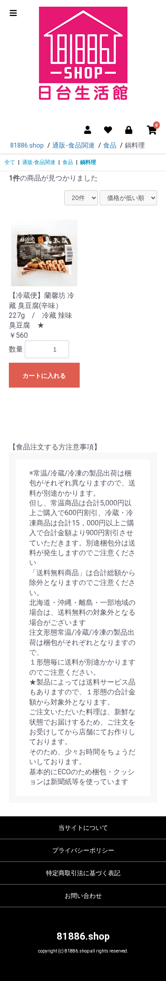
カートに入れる (44, 375)
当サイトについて (83, 827)
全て (9, 162)
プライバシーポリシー (83, 850)
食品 (67, 162)
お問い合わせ (83, 895)
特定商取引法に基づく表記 (83, 873)
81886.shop (83, 936)
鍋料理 (88, 162)
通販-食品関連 (38, 162)
